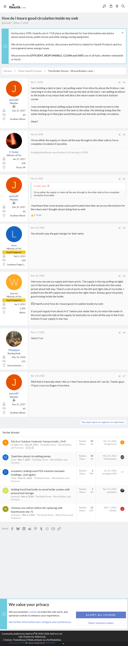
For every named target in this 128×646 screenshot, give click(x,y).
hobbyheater (110, 459)
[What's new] (117, 6)
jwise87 (8, 23)
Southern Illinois (18, 119)
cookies (32, 611)
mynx (13, 459)
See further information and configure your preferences (40, 621)
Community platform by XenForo (32, 633)
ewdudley (111, 492)
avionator (15, 515)
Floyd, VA (21, 167)
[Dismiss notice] (122, 33)
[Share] (119, 82)
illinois (23, 312)
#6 (124, 332)
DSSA (13, 478)
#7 (124, 376)
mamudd (15, 496)
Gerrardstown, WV (16, 365)
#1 (124, 82)
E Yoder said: (40, 186)
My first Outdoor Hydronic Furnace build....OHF (38, 441)
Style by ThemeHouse (15, 640)
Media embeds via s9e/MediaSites (44, 640)
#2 (124, 134)
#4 (124, 228)
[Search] (123, 6)
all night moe (17, 444)
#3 (124, 179)
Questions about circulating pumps (31, 456)
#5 (124, 276)
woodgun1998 (109, 473)
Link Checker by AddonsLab (32, 636)
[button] (5, 6)
